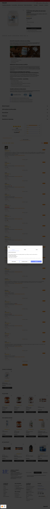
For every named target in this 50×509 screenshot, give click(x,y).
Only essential (14, 261)
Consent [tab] (13, 249)
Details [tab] (25, 249)
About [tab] (37, 249)
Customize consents (24, 261)
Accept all (36, 261)
